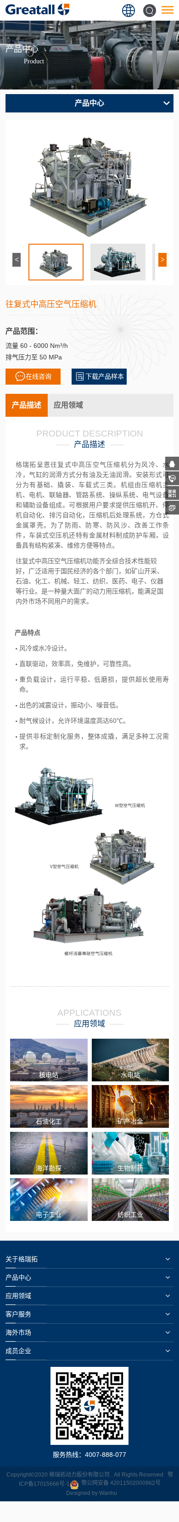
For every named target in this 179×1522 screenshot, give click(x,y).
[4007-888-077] (172, 478)
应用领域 (68, 405)
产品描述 (26, 405)
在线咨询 (38, 376)
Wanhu (108, 1493)
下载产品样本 (104, 376)
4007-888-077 (105, 1454)
